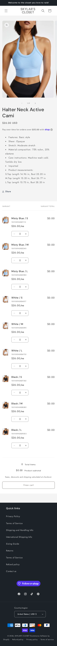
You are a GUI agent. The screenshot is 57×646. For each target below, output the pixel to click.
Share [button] (8, 191)
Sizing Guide (12, 543)
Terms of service (47, 639)
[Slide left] (22, 103)
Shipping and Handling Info (19, 530)
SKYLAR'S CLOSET (22, 636)
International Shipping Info (19, 536)
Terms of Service (14, 523)
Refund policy (13, 564)
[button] (6, 10)
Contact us (11, 571)
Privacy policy (32, 639)
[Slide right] (35, 103)
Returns (9, 550)
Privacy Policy (13, 516)
